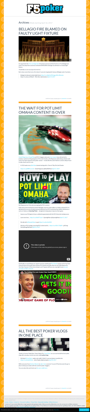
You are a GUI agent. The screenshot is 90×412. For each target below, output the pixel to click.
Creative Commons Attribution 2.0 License (63, 60)
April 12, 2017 (36, 227)
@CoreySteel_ (28, 358)
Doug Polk (31, 157)
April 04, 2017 (52, 360)
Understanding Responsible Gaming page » (26, 407)
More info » (56, 409)
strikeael (52, 60)
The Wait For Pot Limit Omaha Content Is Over (42, 110)
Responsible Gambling (43, 402)
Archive (6, 402)
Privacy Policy (34, 402)
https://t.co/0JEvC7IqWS (55, 225)
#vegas (54, 75)
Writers (11, 402)
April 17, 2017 (56, 168)
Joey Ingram (53, 157)
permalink (69, 98)
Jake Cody (43, 364)
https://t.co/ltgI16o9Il (46, 75)
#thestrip (61, 75)
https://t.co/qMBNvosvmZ (27, 168)
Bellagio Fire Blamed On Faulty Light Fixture (43, 31)
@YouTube (33, 165)
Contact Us (16, 402)
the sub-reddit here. (42, 368)
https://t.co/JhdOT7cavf (36, 217)
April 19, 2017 (51, 77)
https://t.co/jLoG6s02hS (45, 222)
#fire (57, 75)
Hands (54, 263)
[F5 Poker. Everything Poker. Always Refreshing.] (45, 7)
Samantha (64, 98)
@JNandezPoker (31, 222)
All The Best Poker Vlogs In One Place (43, 333)
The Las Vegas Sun (34, 63)
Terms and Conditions (25, 402)
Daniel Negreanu (23, 157)
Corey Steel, (47, 353)
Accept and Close (84, 409)
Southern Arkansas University (48, 153)
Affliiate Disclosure (53, 402)
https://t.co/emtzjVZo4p (26, 360)
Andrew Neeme (34, 364)
